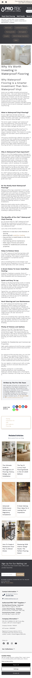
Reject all (16, 664)
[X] (17, 406)
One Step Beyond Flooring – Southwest (12, 605)
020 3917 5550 (24, 396)
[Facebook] (14, 406)
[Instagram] (17, 409)
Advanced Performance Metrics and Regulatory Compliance (7, 510)
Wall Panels (21, 16)
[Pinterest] (26, 406)
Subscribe (20, 574)
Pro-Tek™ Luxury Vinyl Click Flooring (12, 19)
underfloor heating (19, 235)
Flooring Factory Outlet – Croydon (11, 612)
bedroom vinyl (11, 370)
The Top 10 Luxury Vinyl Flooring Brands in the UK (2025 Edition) (22, 470)
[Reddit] (20, 406)
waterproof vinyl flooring (14, 129)
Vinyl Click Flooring (8, 16)
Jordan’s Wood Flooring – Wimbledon (12, 608)
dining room (16, 371)
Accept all (16, 673)
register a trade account (13, 363)
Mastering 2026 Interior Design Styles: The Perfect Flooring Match (22, 549)
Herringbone (5, 21)
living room (20, 373)
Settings (16, 669)
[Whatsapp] (14, 409)
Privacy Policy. (9, 582)
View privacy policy (7, 661)
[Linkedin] (23, 406)
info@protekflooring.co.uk (15, 397)
